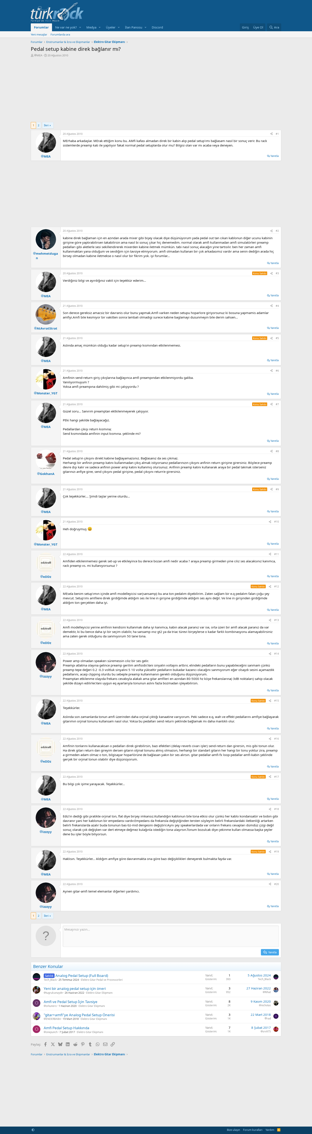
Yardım (270, 1130)
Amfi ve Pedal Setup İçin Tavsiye (70, 1001)
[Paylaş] (271, 134)
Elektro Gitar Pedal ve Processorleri (102, 980)
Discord (157, 27)
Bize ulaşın (233, 1130)
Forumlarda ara (60, 34)
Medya (91, 27)
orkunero (51, 1006)
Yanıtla (274, 156)
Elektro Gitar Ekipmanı (99, 993)
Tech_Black (50, 980)
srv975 (267, 1031)
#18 (276, 809)
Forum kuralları (252, 1130)
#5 (277, 338)
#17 (276, 777)
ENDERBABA (53, 1019)
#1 (277, 134)
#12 (276, 586)
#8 (277, 451)
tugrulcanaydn (54, 993)
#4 (277, 306)
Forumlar (41, 27)
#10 (276, 521)
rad (269, 1018)
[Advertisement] (156, 89)
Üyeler (110, 27)
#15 (276, 700)
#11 (276, 554)
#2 (277, 231)
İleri (46, 125)
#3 (277, 273)
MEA (39, 55)
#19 (276, 851)
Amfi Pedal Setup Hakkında (66, 1027)
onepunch (52, 1032)
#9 (277, 489)
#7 (277, 404)
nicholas (266, 1005)
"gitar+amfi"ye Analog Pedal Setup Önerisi (79, 1014)
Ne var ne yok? (66, 27)
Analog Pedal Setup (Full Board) (81, 975)
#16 (276, 738)
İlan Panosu (133, 27)
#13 (276, 620)
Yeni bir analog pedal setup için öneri (75, 988)
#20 (276, 884)
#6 (277, 370)
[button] (80, 27)
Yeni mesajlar (39, 34)
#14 (276, 653)
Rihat (268, 992)
